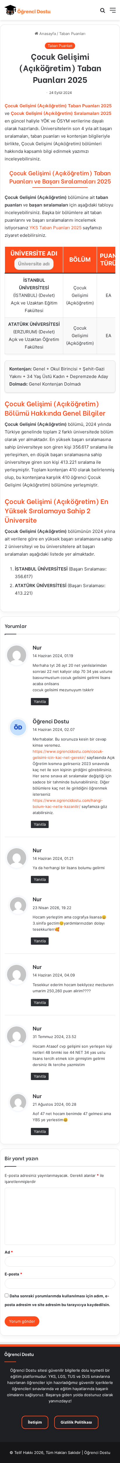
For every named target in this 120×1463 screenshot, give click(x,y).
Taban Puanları (72, 33)
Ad (9, 1252)
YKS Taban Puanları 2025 (55, 227)
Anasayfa (47, 33)
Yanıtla (40, 701)
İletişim (35, 1422)
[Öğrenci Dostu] (27, 10)
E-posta (13, 1274)
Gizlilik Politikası (76, 1422)
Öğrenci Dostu (51, 721)
